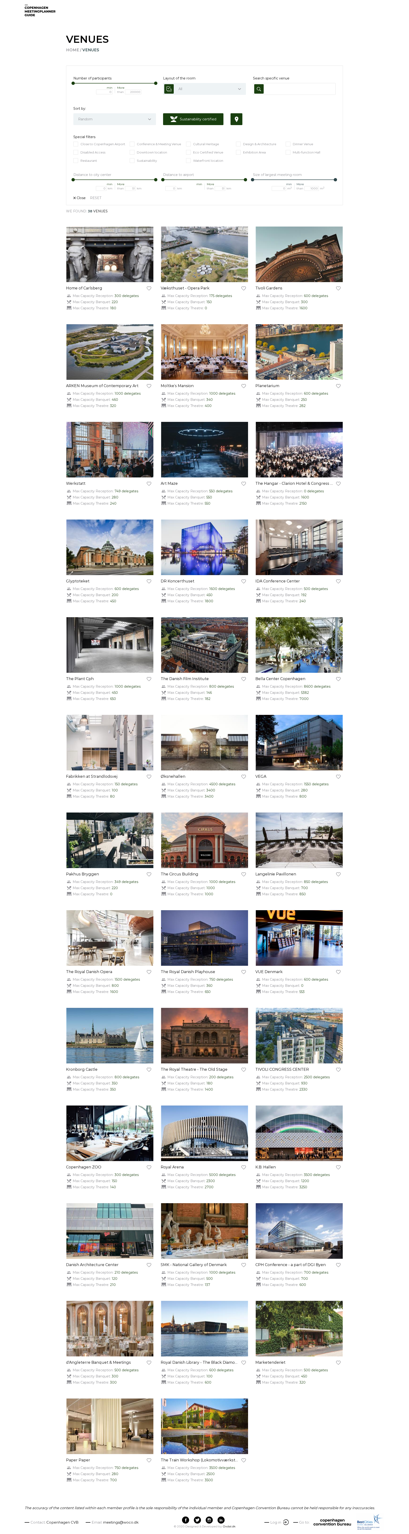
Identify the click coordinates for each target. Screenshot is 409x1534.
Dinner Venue (303, 144)
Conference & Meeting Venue (159, 144)
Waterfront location (208, 160)
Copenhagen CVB (62, 1522)
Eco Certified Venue (208, 152)
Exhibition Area (254, 152)
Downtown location (152, 152)
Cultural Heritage (206, 144)
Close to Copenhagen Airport (102, 144)
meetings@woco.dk (120, 1522)
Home (72, 50)
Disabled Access (92, 152)
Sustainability (147, 160)
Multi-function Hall (306, 152)
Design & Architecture (259, 144)
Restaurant (88, 160)
